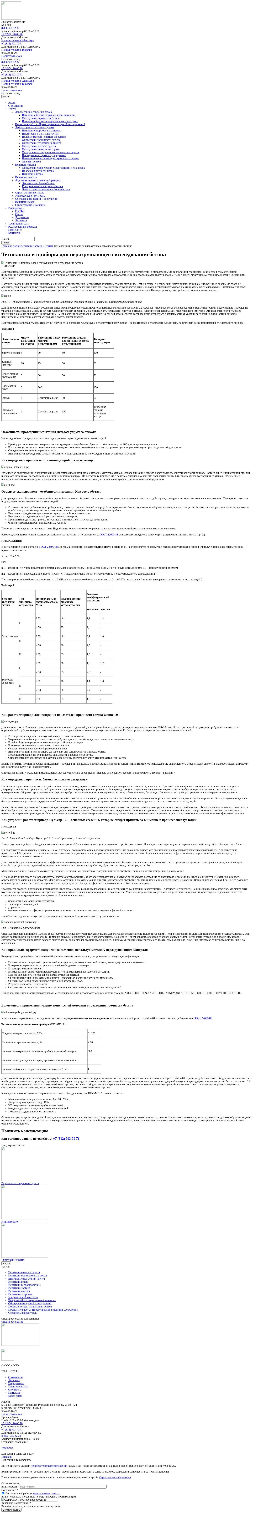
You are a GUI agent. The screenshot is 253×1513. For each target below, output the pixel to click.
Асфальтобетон (10, 1221)
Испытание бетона (19, 1287)
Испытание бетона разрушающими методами (48, 115)
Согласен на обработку (33, 1493)
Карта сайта (15, 1395)
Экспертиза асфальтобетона (38, 183)
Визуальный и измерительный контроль (32, 1300)
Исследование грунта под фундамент (44, 155)
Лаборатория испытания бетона (33, 111)
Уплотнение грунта (12, 1259)
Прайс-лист (15, 229)
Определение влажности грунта (41, 139)
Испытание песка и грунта (24, 1272)
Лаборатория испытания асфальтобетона (46, 189)
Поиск (5, 238)
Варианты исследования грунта (20, 1183)
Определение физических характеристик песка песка (53, 167)
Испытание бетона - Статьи (36, 245)
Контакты (14, 232)
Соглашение (9, 1490)
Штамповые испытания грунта (40, 133)
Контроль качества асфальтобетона (42, 186)
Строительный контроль (29, 192)
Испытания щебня (26, 177)
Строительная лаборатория (115, 1477)
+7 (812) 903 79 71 (12, 43)
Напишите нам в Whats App (17, 40)
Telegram (6, 1456)
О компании (15, 105)
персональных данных (46, 1493)
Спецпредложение (12, 1321)
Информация (16, 208)
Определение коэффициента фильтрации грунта (50, 152)
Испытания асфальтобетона (24, 1284)
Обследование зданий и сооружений (36, 198)
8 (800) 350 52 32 (11, 1435)
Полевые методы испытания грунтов (44, 136)
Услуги (12, 108)
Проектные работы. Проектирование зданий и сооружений (50, 124)
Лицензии (21, 220)
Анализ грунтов (31, 161)
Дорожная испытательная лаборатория (38, 180)
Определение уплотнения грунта (41, 142)
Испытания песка (32, 173)
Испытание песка (25, 164)
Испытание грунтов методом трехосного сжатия (50, 158)
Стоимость (14, 1389)
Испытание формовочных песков (41, 130)
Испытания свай (25, 201)
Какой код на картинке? (16, 1502)
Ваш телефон (10, 1486)
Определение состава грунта (39, 146)
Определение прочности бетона (41, 118)
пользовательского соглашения (49, 1465)
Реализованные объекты (22, 226)
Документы (22, 217)
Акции (12, 102)
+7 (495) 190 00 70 (12, 34)
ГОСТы (19, 211)
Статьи (19, 214)
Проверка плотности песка (38, 170)
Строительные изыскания (30, 204)
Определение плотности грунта (40, 149)
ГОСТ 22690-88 (109, 534)
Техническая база (18, 223)
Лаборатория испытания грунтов (34, 127)
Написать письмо (11, 55)
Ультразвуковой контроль (30, 195)
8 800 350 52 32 (10, 28)
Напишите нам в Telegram (16, 49)
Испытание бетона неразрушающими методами (50, 121)
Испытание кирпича (20, 1294)
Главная (6, 245)
